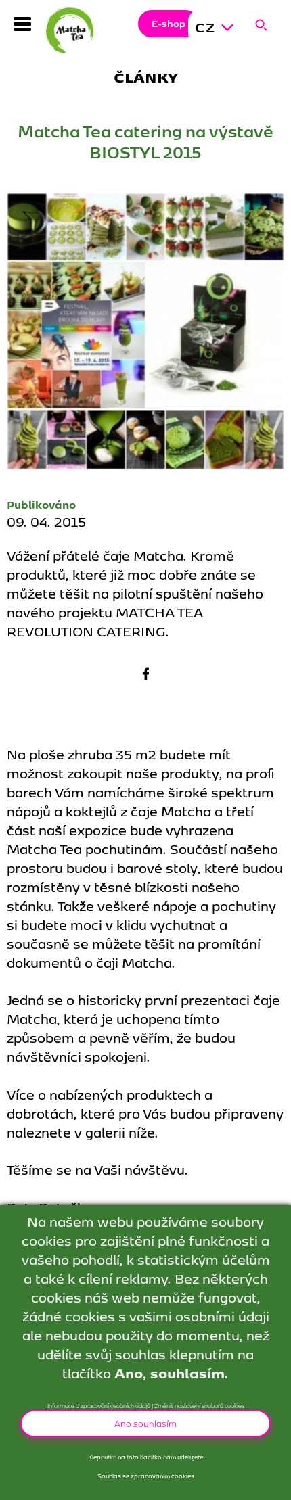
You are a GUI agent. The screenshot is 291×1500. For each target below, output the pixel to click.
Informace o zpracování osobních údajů (98, 1405)
